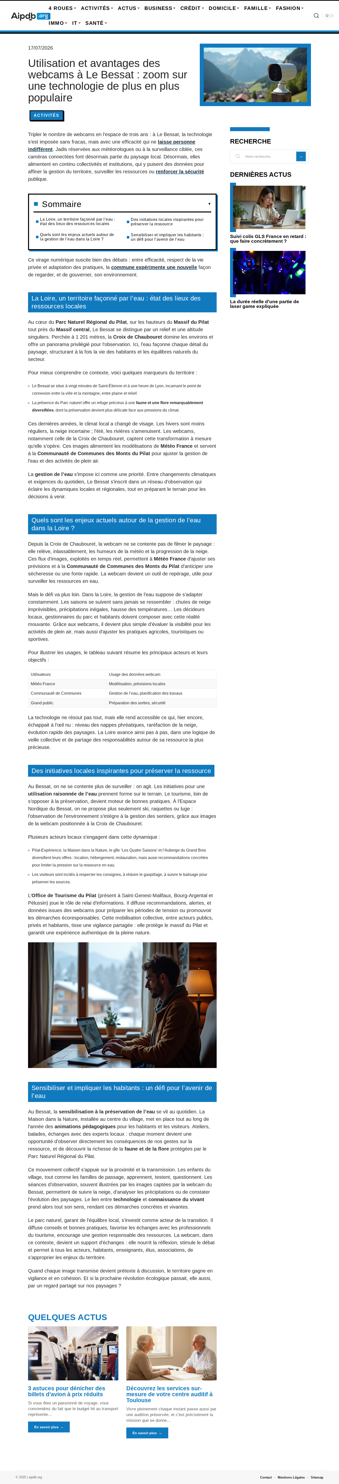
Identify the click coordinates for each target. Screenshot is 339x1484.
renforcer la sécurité (180, 171)
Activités (46, 115)
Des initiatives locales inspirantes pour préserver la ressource (167, 221)
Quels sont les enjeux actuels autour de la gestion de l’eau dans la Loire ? (77, 237)
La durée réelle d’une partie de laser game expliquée (264, 304)
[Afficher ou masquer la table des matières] (146, 204)
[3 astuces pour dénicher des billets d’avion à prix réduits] (73, 1353)
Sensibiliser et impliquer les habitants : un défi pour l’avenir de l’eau (167, 237)
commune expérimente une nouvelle (154, 267)
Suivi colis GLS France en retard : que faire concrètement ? (268, 239)
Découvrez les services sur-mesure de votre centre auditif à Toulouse (169, 1394)
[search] (316, 15)
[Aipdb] (30, 15)
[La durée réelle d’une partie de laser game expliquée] (269, 272)
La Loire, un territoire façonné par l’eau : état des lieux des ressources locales (77, 221)
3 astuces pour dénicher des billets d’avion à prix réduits (66, 1391)
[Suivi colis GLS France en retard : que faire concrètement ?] (269, 207)
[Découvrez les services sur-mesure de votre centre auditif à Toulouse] (171, 1353)
